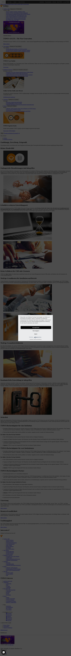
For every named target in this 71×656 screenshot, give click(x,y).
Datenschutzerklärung (37, 339)
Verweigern (36, 330)
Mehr (35, 334)
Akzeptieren (35, 327)
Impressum (31, 339)
